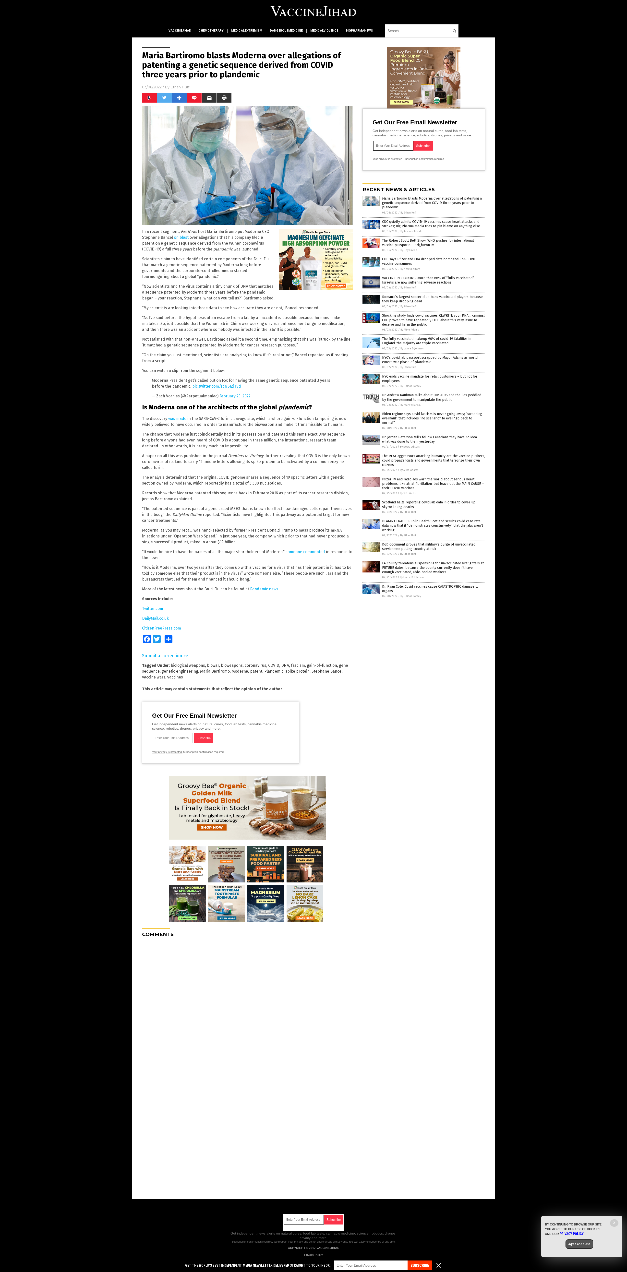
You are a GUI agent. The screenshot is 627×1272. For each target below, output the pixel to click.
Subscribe (419, 1265)
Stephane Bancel (327, 671)
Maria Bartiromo (215, 671)
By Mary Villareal (410, 404)
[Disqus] (247, 1002)
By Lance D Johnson (412, 348)
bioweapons (232, 665)
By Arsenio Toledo (411, 231)
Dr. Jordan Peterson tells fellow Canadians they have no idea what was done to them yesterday (429, 439)
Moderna (240, 671)
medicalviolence (324, 30)
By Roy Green (408, 250)
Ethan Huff (179, 87)
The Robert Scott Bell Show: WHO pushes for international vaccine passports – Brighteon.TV (428, 242)
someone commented (305, 551)
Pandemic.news (264, 589)
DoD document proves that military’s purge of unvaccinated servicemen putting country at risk (428, 546)
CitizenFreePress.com (161, 628)
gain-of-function (322, 665)
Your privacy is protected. (167, 751)
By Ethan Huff (408, 212)
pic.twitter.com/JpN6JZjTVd (216, 386)
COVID (273, 665)
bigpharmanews (359, 30)
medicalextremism (246, 30)
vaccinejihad (180, 30)
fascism (298, 665)
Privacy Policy (313, 1255)
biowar (213, 665)
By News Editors (410, 269)
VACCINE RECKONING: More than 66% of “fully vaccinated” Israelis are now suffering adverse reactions (428, 280)
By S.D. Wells (407, 493)
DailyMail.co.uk (155, 618)
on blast (181, 237)
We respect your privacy (288, 1241)
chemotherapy (211, 30)
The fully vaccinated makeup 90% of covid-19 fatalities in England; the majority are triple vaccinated (426, 341)
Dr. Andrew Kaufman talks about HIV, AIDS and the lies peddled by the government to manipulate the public (431, 397)
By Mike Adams (409, 329)
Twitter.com (152, 608)
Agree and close (579, 1244)
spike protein (297, 671)
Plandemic (273, 671)
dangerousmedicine (286, 30)
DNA (285, 665)
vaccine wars (153, 677)
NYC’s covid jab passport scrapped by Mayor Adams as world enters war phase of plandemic (430, 360)
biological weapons (188, 665)
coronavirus (255, 665)
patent (256, 671)
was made (177, 418)
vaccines (175, 677)
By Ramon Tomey (410, 386)
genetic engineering (180, 671)
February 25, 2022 (235, 396)
